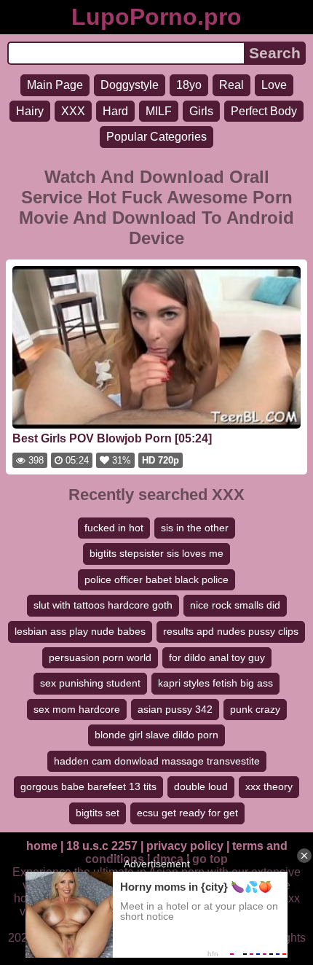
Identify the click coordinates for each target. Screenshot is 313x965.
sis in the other (195, 528)
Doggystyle (129, 85)
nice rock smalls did (235, 605)
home (42, 846)
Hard (115, 111)
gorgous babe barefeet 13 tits (88, 786)
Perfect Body (264, 111)
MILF (159, 111)
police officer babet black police (156, 579)
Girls (201, 111)
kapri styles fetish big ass (215, 683)
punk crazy (255, 709)
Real (231, 85)
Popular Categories (156, 136)
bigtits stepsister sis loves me (156, 553)
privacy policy (184, 846)
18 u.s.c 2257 (102, 846)
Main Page (55, 85)
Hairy (30, 111)
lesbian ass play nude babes (80, 631)
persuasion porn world (100, 657)
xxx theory (269, 786)
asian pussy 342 (175, 709)
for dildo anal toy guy (217, 657)
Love (274, 85)
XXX (73, 111)
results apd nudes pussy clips (230, 631)
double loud (201, 786)
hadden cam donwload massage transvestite (157, 761)
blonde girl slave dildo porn (156, 735)
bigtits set (97, 813)
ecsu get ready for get (187, 813)
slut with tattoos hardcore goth (103, 605)
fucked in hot (113, 528)
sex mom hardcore (76, 709)
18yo (189, 85)
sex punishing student (90, 683)
